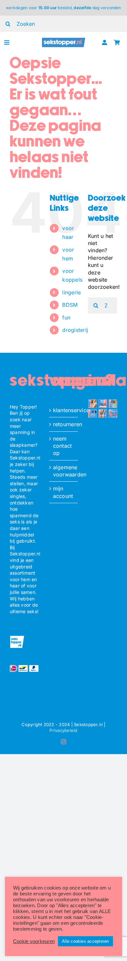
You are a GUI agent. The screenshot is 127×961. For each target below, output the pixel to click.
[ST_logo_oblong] (63, 40)
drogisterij (75, 330)
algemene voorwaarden (64, 471)
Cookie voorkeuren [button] (34, 941)
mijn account (63, 492)
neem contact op (62, 446)
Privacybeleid (63, 730)
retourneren (64, 424)
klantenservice (64, 410)
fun (66, 317)
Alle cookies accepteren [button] (85, 941)
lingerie (71, 292)
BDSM (70, 305)
